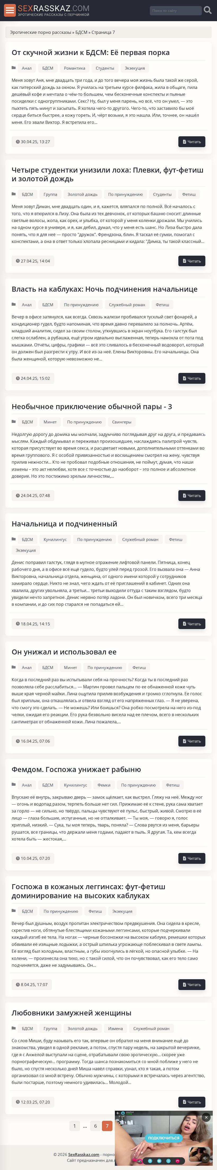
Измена (115, 1028)
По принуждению (125, 194)
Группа (50, 194)
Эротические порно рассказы (40, 32)
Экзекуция (135, 68)
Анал (27, 68)
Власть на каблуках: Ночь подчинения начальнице (105, 289)
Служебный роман (127, 304)
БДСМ (81, 32)
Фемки (104, 785)
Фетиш (189, 194)
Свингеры (122, 421)
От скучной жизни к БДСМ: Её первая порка (91, 52)
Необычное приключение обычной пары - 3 (92, 406)
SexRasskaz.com (83, 1154)
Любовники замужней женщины (72, 1013)
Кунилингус (55, 539)
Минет (50, 421)
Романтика (74, 68)
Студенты (105, 68)
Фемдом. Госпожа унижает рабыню (76, 769)
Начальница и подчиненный (64, 523)
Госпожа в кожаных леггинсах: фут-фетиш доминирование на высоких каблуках (88, 891)
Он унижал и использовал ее (64, 652)
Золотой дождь (83, 194)
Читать (194, 141)
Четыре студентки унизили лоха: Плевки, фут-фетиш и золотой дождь (108, 174)
